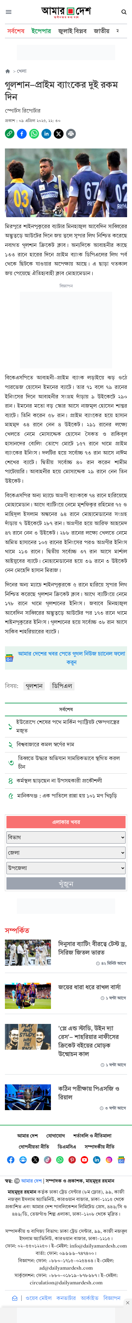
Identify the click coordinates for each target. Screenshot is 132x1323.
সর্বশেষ (66, 709)
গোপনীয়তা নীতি (34, 1147)
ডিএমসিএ (67, 1147)
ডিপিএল (62, 686)
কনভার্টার (66, 1298)
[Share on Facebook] (22, 134)
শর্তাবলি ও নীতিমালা (92, 1136)
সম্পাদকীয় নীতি (100, 1147)
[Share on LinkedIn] (46, 134)
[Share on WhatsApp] (34, 134)
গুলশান (34, 686)
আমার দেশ (27, 1136)
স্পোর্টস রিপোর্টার (23, 111)
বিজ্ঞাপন (111, 1298)
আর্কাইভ (90, 1298)
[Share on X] (59, 134)
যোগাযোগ (55, 1136)
